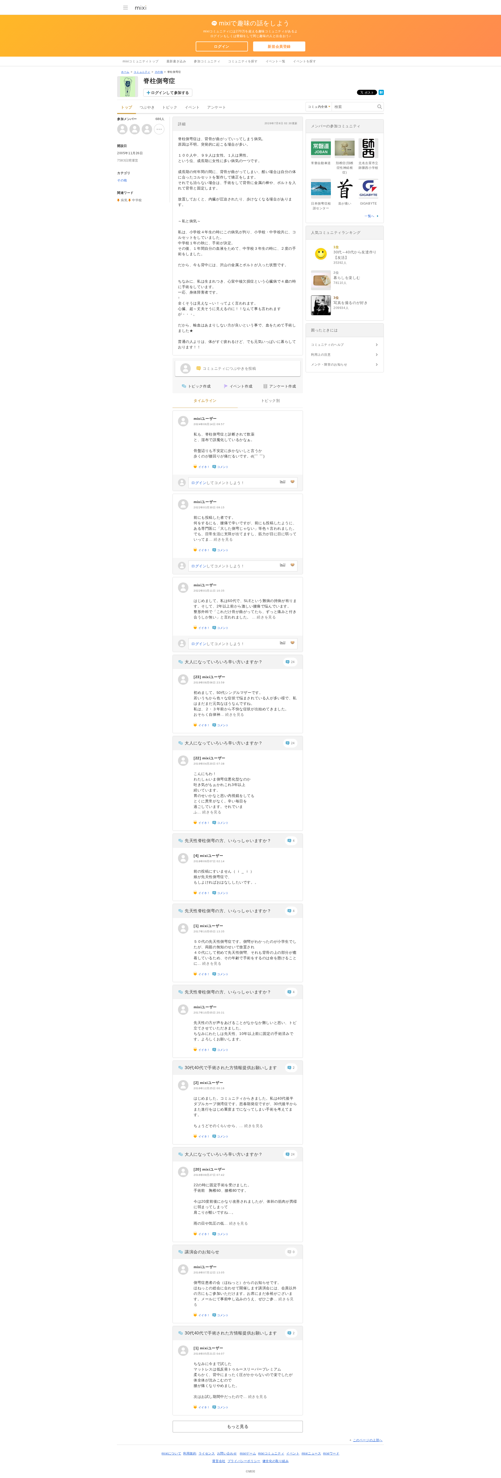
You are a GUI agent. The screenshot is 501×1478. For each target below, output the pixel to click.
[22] (198, 758)
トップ (126, 107)
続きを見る (223, 539)
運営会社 (218, 1461)
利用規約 (189, 1453)
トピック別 (270, 401)
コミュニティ (142, 71)
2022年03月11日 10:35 (209, 590)
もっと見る (238, 1426)
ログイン (221, 46)
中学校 (137, 200)
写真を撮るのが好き (350, 303)
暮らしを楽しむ (346, 278)
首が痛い (344, 203)
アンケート (216, 107)
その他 (159, 71)
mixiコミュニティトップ (141, 61)
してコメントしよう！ (217, 483)
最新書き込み (176, 61)
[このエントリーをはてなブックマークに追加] (381, 94)
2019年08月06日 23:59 (209, 682)
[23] (198, 677)
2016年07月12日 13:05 (209, 1272)
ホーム (125, 71)
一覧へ (369, 216)
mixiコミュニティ (271, 1453)
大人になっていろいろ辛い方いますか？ (224, 662)
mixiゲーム (248, 1453)
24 (293, 662)
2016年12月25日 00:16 (209, 1088)
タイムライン (205, 401)
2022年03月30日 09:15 (209, 507)
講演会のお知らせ (202, 1252)
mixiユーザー (205, 418)
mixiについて (171, 1453)
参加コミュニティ (207, 61)
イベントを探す (304, 61)
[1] (197, 926)
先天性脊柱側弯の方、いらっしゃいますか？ (228, 840)
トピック (169, 107)
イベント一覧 (275, 61)
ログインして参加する (170, 93)
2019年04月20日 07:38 (209, 763)
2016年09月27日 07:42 (209, 1174)
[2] (197, 1083)
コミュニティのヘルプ (327, 345)
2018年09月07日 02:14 (209, 861)
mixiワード (331, 1453)
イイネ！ (204, 466)
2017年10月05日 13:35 (209, 931)
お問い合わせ (227, 1453)
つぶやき (147, 107)
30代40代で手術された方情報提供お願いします (231, 1067)
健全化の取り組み (276, 1461)
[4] (197, 856)
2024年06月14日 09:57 (209, 424)
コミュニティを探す (243, 61)
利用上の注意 (321, 354)
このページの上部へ (368, 1440)
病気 (124, 200)
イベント (192, 107)
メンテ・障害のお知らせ (329, 364)
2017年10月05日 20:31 (209, 1012)
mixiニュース (311, 1453)
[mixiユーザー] (183, 421)
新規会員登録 (279, 46)
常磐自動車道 (321, 163)
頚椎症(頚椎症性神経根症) (345, 167)
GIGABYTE (368, 203)
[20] (198, 1169)
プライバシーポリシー (244, 1461)
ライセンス (207, 1453)
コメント (223, 466)
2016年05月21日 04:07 (209, 1353)
